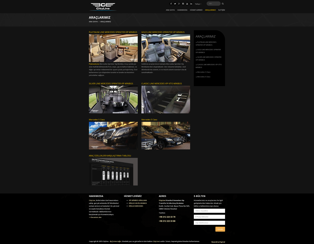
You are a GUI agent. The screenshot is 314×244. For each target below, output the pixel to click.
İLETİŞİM (221, 10)
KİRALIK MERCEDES (136, 206)
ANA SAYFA (170, 10)
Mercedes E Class (203, 77)
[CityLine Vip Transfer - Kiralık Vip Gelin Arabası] (103, 6)
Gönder (220, 229)
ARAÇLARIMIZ (210, 10)
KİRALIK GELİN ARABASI (138, 203)
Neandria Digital (218, 242)
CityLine (92, 200)
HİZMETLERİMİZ (196, 10)
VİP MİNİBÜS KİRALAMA (138, 200)
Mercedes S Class (203, 72)
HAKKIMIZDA (182, 10)
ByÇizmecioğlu (115, 241)
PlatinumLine (94, 64)
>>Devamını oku (95, 217)
